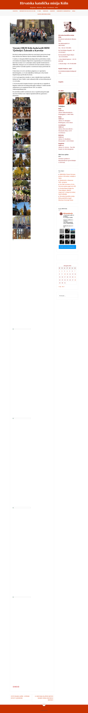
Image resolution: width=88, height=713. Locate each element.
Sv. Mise (39, 11)
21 (75, 277)
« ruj (59, 286)
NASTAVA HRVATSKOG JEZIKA (44, 14)
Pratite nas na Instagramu (67, 247)
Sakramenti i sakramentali (63, 11)
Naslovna (15, 11)
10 (65, 274)
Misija (73, 11)
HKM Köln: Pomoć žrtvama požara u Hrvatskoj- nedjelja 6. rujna (67, 176)
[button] (62, 231)
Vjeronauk (45, 11)
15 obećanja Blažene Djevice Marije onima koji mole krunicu (44, 698)
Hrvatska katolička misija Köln (44, 3)
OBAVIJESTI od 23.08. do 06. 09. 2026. (28, 11)
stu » (63, 286)
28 (75, 280)
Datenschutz (44, 708)
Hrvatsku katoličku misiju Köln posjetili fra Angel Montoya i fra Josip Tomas (66, 198)
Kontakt (49, 708)
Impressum (39, 708)
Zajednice (52, 11)
